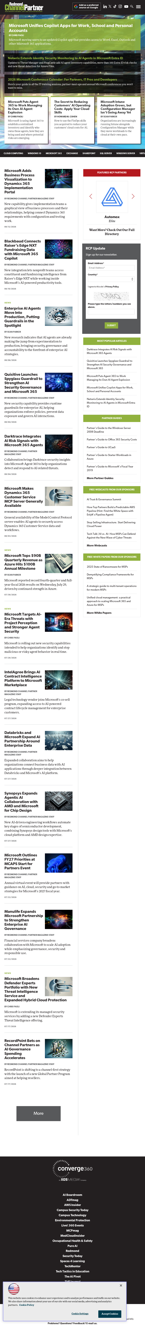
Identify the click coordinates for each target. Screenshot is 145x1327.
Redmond (72, 1251)
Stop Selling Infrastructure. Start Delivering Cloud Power (111, 524)
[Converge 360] (72, 1169)
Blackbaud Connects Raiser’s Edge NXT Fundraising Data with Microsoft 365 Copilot (22, 250)
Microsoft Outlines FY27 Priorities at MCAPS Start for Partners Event (20, 861)
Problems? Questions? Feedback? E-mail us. (72, 1323)
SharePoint (89, 154)
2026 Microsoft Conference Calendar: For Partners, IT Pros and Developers (62, 79)
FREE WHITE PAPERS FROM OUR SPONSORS (112, 557)
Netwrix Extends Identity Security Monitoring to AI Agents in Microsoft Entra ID (65, 58)
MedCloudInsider (72, 1235)
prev (91, 196)
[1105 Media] (72, 1180)
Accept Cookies (110, 1314)
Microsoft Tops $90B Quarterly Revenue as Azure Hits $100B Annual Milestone (23, 562)
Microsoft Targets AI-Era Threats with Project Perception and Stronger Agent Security (22, 623)
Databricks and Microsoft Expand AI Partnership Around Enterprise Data (22, 739)
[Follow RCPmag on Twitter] (110, 6)
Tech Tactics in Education (72, 1271)
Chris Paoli (18, 35)
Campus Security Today (72, 1210)
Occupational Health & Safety (72, 1241)
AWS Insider (72, 1205)
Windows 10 (34, 154)
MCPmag (72, 1230)
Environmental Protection (72, 1220)
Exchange (72, 154)
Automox (112, 217)
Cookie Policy (26, 1305)
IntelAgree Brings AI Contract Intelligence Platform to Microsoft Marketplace (23, 678)
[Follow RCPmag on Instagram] (120, 7)
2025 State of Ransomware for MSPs (107, 567)
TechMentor (73, 1266)
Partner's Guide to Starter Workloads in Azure (109, 457)
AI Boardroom (72, 1195)
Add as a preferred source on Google (88, 6)
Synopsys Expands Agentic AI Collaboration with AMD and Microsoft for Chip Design (21, 802)
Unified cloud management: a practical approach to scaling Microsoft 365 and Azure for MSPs (109, 601)
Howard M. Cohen (67, 117)
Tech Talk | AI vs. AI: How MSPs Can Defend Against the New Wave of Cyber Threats (111, 536)
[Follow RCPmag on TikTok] (115, 7)
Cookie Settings (80, 1314)
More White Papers (99, 613)
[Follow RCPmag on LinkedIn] (105, 7)
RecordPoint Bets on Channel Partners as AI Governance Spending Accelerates (22, 1049)
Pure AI (72, 1246)
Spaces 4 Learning (72, 1261)
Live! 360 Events (72, 1225)
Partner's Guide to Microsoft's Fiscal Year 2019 (110, 468)
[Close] (121, 1285)
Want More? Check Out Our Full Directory (112, 232)
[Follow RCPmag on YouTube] (126, 6)
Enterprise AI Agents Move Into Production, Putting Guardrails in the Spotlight (22, 317)
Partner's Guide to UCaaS (101, 447)
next (133, 196)
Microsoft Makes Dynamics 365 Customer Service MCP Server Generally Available (23, 497)
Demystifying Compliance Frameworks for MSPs (110, 576)
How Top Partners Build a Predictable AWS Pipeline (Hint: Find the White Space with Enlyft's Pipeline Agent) (111, 511)
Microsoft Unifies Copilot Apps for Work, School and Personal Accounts (110, 389)
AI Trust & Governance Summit (104, 499)
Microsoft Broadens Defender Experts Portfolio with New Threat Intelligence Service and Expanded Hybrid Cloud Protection (35, 989)
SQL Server (106, 154)
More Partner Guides (100, 478)
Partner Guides (112, 418)
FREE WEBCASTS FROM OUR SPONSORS (112, 489)
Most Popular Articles (112, 341)
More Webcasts (97, 545)
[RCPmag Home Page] (23, 8)
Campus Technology (72, 1215)
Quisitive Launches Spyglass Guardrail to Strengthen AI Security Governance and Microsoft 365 (23, 383)
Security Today (72, 1256)
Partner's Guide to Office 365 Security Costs (112, 439)
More (39, 1113)
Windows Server (125, 154)
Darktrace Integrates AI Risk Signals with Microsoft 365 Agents (23, 441)
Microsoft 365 (54, 154)
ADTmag (72, 1200)
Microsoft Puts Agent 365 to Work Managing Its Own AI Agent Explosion (108, 378)
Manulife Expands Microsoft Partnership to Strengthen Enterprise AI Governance (23, 920)
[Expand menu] (138, 7)
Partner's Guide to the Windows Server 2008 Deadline (109, 430)
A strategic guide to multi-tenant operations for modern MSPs (112, 588)
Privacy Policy (112, 287)
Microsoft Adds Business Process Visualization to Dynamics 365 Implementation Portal (19, 181)
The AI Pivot (73, 1276)
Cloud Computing (13, 154)
